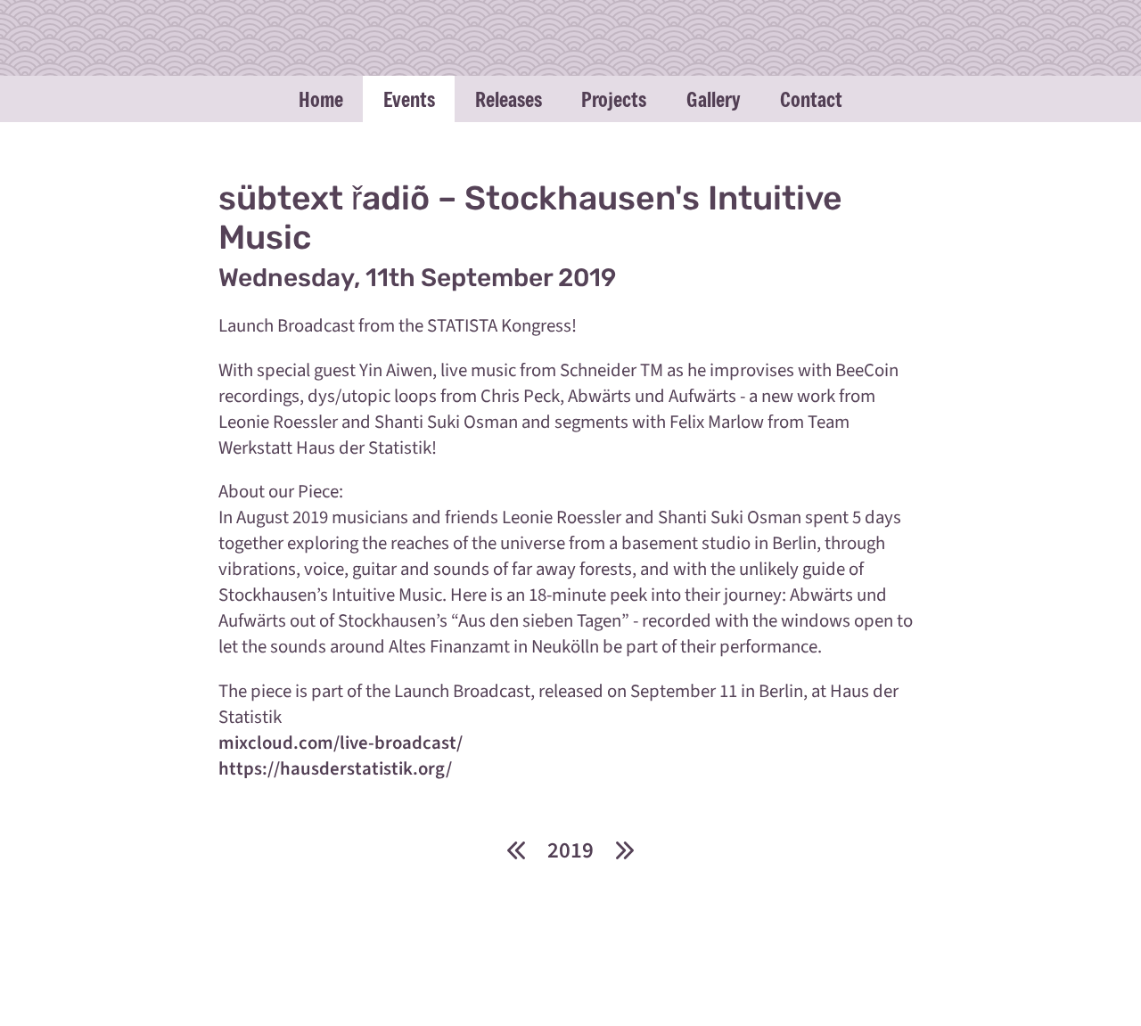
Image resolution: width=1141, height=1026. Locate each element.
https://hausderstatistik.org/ (335, 769)
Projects (613, 99)
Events (409, 99)
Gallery (713, 99)
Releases (508, 99)
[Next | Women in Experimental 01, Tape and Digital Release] (624, 850)
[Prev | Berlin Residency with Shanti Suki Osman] (516, 850)
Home (321, 99)
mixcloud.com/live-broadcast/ (340, 743)
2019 (570, 850)
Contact (811, 99)
